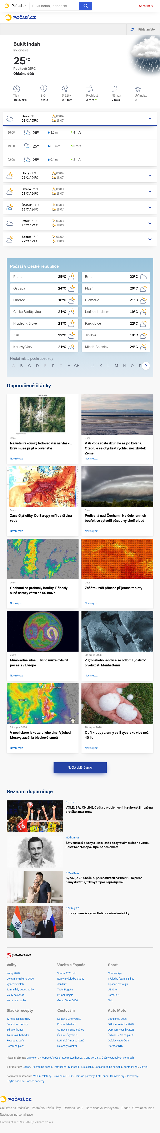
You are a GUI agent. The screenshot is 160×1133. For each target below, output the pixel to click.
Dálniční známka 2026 (121, 1024)
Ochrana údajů (73, 1108)
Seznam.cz (146, 6)
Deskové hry (117, 1076)
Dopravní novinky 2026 (121, 1029)
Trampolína (60, 1066)
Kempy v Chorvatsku (69, 1018)
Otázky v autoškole (119, 1040)
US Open (113, 989)
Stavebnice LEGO (63, 1076)
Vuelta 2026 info (66, 973)
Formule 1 (114, 995)
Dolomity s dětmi (67, 1046)
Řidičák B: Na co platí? (121, 1035)
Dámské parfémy (85, 1076)
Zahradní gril (131, 1066)
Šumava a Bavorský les (70, 1029)
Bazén (26, 1066)
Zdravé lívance (15, 1029)
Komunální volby (16, 1000)
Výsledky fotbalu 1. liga (121, 978)
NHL (110, 1000)
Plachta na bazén (42, 1066)
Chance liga (115, 973)
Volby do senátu (16, 995)
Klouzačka (87, 1066)
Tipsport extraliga (118, 984)
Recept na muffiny (17, 1024)
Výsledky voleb (15, 984)
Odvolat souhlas (143, 1108)
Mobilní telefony (42, 1076)
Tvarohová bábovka (18, 1035)
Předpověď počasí (50, 1057)
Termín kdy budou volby (20, 989)
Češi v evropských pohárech (118, 1057)
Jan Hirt (61, 984)
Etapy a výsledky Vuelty (70, 978)
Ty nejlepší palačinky (18, 1018)
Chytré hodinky (15, 1081)
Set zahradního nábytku (108, 1066)
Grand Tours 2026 (67, 1000)
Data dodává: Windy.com (102, 1108)
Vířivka (144, 1066)
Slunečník (73, 1066)
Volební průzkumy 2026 (20, 978)
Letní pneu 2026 (117, 1018)
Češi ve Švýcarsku (67, 1035)
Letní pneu (102, 1076)
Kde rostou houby (72, 1057)
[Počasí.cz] (20, 17)
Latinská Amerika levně (70, 1040)
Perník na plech (15, 1046)
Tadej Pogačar (65, 989)
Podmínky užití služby (46, 1108)
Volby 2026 (13, 973)
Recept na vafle (16, 1040)
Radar (125, 1108)
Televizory (132, 1076)
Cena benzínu (92, 1057)
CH (77, 366)
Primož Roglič (65, 995)
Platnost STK (115, 1046)
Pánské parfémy (35, 1081)
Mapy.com (32, 1057)
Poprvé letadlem (66, 1024)
